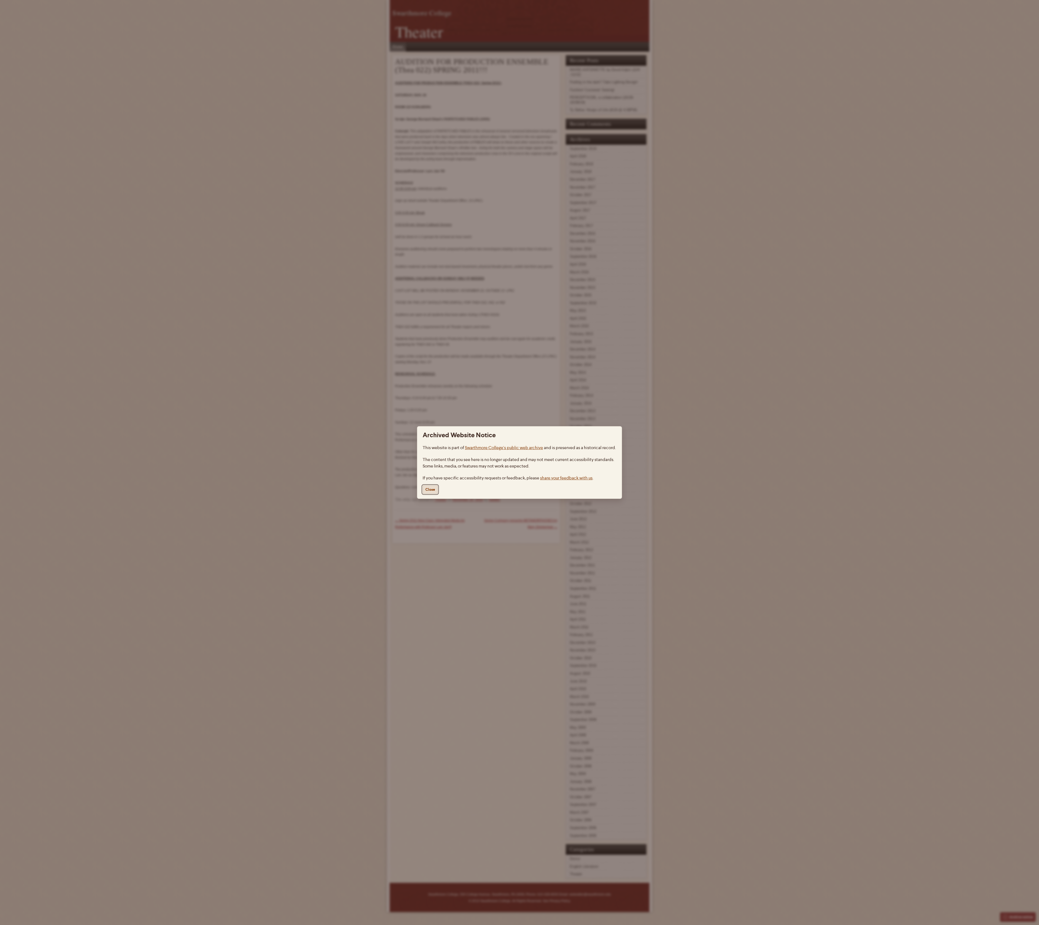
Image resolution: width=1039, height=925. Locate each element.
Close (430, 489)
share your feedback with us (566, 478)
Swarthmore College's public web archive (504, 447)
